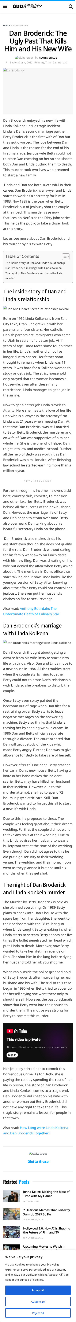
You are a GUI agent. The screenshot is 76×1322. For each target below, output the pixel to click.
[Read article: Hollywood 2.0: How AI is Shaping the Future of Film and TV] (11, 1232)
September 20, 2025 (33, 1237)
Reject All (38, 1313)
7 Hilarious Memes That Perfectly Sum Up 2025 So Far (46, 1212)
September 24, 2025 (33, 1219)
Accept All (38, 1290)
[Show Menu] (5, 6)
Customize (38, 1301)
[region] (38, 1286)
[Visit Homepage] (37, 6)
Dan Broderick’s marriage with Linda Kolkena (33, 268)
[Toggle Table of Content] (63, 256)
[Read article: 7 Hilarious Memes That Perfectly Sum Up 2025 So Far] (11, 1214)
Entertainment (21, 25)
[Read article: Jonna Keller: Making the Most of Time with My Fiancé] (11, 1196)
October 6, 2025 (31, 1201)
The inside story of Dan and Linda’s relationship (35, 263)
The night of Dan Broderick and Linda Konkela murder (33, 275)
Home (6, 25)
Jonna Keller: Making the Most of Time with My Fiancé (46, 1194)
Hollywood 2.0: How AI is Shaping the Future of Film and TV (46, 1230)
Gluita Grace (48, 57)
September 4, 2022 (21, 62)
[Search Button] (71, 6)
